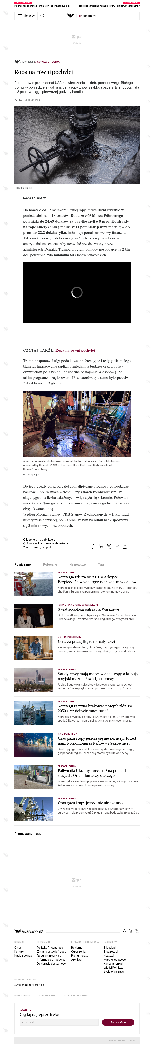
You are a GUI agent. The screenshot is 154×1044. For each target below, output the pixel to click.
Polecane (50, 565)
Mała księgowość (115, 959)
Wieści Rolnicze (113, 967)
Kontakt (19, 951)
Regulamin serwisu (49, 955)
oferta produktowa (76, 995)
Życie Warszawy (114, 971)
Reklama (76, 947)
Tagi (101, 565)
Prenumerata (79, 955)
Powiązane (22, 565)
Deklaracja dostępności (51, 963)
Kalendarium (47, 995)
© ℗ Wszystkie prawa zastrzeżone (45, 543)
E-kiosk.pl (110, 947)
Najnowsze (77, 565)
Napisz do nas (23, 955)
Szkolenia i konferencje (29, 984)
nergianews (87, 16)
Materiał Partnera (67, 734)
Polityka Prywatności (50, 947)
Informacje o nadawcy (51, 959)
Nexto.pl (109, 955)
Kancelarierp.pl (113, 963)
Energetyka (28, 61)
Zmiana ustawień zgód (51, 951)
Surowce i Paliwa (48, 61)
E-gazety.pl (111, 951)
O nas (18, 947)
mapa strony (22, 995)
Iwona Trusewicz (34, 198)
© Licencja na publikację (39, 539)
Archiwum (77, 959)
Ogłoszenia (78, 951)
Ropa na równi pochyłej (75, 350)
